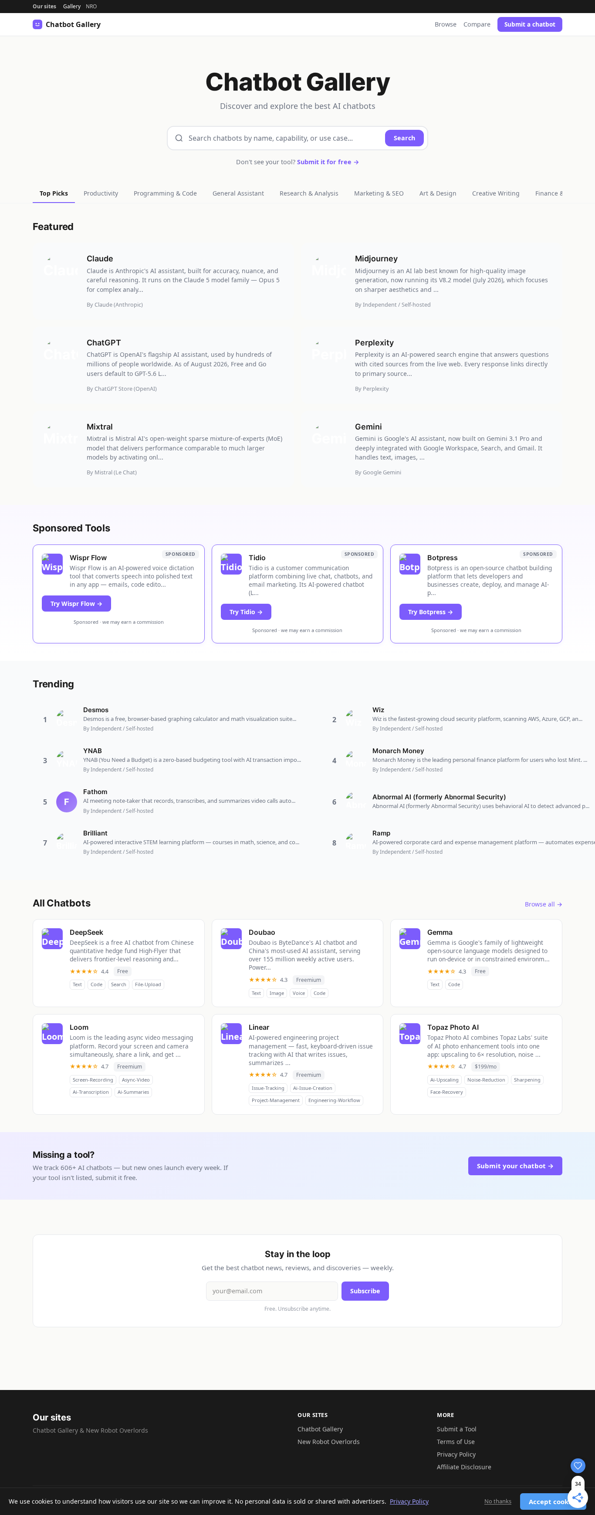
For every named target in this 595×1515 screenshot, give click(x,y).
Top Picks (54, 193)
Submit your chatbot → (515, 1165)
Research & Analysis (309, 193)
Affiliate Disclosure (464, 1467)
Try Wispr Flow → (76, 603)
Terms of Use (456, 1441)
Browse (445, 24)
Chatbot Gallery (320, 1429)
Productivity (101, 193)
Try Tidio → (246, 612)
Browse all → (543, 904)
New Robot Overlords (329, 1441)
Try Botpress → (430, 612)
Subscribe (365, 1291)
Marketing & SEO (379, 193)
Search (404, 138)
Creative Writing (496, 193)
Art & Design (437, 193)
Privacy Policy (456, 1454)
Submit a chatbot (529, 24)
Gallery (72, 6)
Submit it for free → (328, 162)
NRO (91, 6)
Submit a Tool (457, 1429)
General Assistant (238, 193)
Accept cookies (553, 1501)
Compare (476, 24)
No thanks (497, 1501)
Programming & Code (165, 193)
